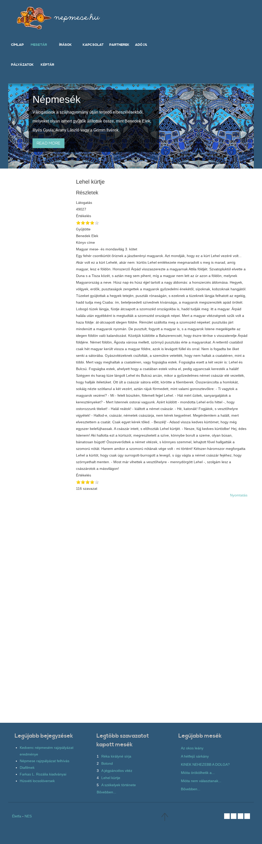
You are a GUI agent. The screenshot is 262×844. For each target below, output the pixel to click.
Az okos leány (192, 748)
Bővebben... (106, 792)
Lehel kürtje (110, 778)
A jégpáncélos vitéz (116, 771)
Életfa (16, 816)
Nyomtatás (238, 495)
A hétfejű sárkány (195, 756)
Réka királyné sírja (116, 756)
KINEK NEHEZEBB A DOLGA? (205, 764)
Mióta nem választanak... (201, 781)
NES (28, 816)
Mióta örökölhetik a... (198, 773)
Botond (107, 763)
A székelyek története (118, 785)
